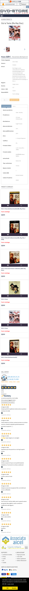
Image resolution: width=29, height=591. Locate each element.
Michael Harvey (19, 79)
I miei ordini (19, 556)
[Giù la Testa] (14, 289)
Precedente (4, 402)
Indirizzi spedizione (21, 558)
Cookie (4, 558)
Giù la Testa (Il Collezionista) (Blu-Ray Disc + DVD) (13, 238)
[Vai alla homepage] (14, 11)
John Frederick (19, 78)
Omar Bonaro (20, 76)
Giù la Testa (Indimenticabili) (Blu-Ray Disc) (13, 208)
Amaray (17, 165)
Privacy (4, 556)
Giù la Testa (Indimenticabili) (9, 357)
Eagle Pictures (19, 123)
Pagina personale (21, 554)
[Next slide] (24, 49)
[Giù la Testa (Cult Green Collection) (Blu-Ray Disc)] (14, 258)
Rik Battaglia (18, 71)
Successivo (11, 402)
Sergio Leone (15, 84)
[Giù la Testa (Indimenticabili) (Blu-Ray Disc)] (14, 199)
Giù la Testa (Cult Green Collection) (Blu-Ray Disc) (13, 269)
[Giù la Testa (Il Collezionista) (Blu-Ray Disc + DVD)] (14, 228)
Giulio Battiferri (18, 74)
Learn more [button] (10, 584)
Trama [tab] (14, 106)
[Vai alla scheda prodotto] (8, 205)
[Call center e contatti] (10, 378)
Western (14, 65)
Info (3, 560)
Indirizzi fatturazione (21, 560)
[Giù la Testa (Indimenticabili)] (14, 347)
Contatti (4, 562)
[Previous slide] (4, 49)
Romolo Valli (19, 69)
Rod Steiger (15, 68)
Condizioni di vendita (7, 554)
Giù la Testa (4, 299)
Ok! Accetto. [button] (10, 588)
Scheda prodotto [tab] (6, 106)
